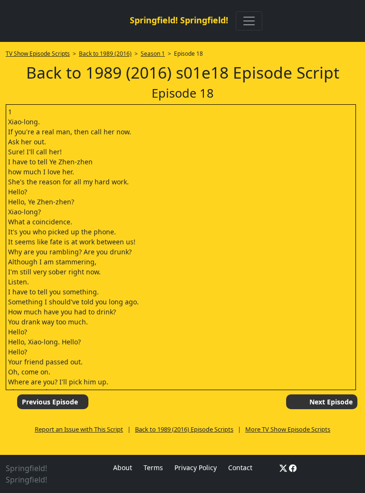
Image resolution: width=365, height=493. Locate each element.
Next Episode (331, 401)
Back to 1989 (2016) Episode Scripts (184, 429)
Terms (153, 467)
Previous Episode (50, 401)
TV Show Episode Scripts (38, 54)
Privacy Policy (195, 467)
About (122, 467)
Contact (240, 467)
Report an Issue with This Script (79, 429)
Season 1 (153, 54)
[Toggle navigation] (249, 20)
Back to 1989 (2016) (105, 54)
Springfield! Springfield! (179, 20)
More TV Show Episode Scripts (287, 429)
